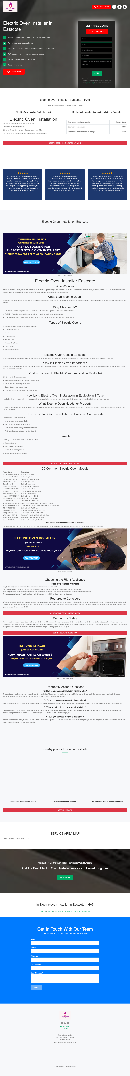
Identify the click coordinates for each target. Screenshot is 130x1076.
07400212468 (103, 7)
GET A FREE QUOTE (65, 810)
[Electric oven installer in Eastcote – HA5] (65, 1015)
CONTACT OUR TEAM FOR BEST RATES (65, 613)
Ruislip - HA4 (50, 911)
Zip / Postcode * (37, 964)
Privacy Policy (65, 1026)
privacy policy (90, 82)
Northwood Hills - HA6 (59, 911)
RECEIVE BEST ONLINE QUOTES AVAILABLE (65, 143)
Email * (33, 948)
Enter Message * (37, 973)
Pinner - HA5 (43, 911)
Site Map (65, 1028)
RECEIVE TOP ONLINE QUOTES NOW (65, 463)
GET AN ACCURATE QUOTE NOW (65, 633)
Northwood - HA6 (86, 911)
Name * (33, 939)
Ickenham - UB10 (69, 911)
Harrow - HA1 (78, 911)
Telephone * (35, 956)
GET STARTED (65, 877)
